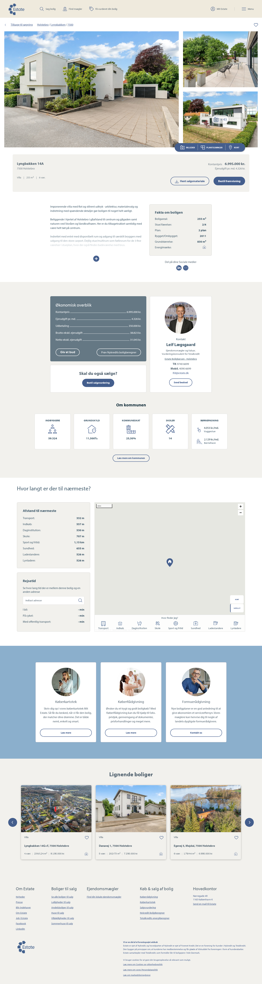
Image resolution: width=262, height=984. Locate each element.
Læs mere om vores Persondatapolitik (140, 969)
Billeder (190, 147)
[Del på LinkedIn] (179, 268)
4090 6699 (185, 368)
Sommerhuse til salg (62, 923)
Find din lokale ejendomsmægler (104, 896)
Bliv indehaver (23, 907)
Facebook (21, 923)
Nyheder (20, 896)
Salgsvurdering (148, 907)
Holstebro (43, 24)
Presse (19, 902)
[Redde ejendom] (253, 24)
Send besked (181, 382)
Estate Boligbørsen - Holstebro (181, 358)
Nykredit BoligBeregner (152, 912)
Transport (103, 628)
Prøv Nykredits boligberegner (118, 352)
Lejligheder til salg (60, 902)
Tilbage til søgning (22, 24)
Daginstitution (139, 628)
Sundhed (196, 628)
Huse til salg (57, 912)
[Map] (169, 566)
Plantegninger (214, 147)
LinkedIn (20, 928)
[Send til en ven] (185, 268)
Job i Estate (22, 918)
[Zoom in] (240, 506)
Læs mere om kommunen (131, 458)
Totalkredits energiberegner (154, 918)
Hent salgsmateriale (192, 181)
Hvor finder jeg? (169, 617)
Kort (236, 147)
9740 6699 (183, 364)
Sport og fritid (175, 628)
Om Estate (21, 912)
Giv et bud (67, 352)
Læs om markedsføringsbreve (136, 975)
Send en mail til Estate (204, 904)
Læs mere (66, 732)
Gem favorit (86, 837)
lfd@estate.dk (181, 373)
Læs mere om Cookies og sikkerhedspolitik (143, 964)
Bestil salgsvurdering (98, 382)
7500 (70, 24)
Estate (25, 946)
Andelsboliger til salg (62, 907)
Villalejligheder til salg (62, 918)
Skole (157, 628)
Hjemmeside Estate (16, 8)
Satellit (237, 608)
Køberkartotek (147, 902)
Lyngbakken (58, 24)
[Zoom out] (240, 512)
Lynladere (236, 628)
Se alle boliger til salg (62, 896)
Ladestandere (215, 628)
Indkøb (120, 628)
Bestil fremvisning (229, 181)
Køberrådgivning (149, 896)
